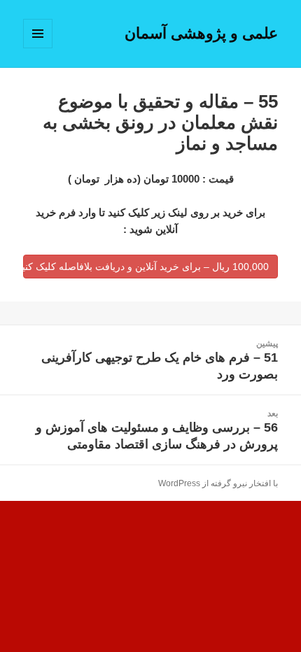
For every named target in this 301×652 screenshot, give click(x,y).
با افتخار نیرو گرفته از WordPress (218, 483)
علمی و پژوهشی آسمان (201, 33)
